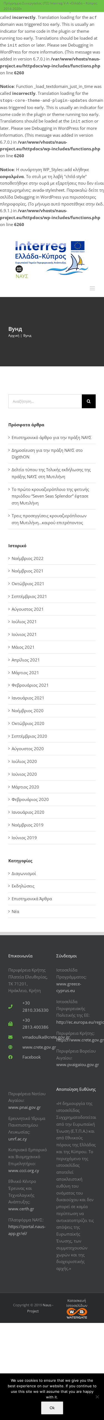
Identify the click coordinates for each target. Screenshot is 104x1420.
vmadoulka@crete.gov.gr (46, 1037)
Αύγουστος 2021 (28, 609)
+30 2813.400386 (35, 1023)
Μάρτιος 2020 (25, 787)
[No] (97, 1396)
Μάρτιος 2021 (25, 672)
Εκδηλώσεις (23, 886)
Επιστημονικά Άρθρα (32, 898)
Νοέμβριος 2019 (28, 825)
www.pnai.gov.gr (24, 1107)
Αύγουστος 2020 (28, 748)
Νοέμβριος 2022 (28, 558)
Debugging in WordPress (55, 128)
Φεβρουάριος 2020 (30, 799)
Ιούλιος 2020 (24, 761)
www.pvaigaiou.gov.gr (77, 1064)
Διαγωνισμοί (24, 873)
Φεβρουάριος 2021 (30, 685)
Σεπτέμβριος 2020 (29, 736)
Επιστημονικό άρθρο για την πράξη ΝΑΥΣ (52, 437)
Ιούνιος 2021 (24, 634)
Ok (52, 1408)
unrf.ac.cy (17, 1139)
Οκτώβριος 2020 (28, 723)
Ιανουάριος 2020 (28, 812)
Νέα (15, 911)
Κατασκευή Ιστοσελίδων (76, 1303)
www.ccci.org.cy (23, 1170)
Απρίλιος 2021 (26, 660)
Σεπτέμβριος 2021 (29, 596)
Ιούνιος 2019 (24, 837)
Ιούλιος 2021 (24, 621)
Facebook (31, 1057)
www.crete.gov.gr (39, 1047)
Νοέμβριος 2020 (28, 710)
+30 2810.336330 (35, 1006)
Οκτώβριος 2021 (28, 583)
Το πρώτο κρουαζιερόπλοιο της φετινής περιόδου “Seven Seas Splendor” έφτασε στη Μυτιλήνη (50, 496)
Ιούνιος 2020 (24, 774)
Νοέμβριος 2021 (28, 571)
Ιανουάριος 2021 (28, 698)
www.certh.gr (21, 1208)
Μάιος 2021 (23, 647)
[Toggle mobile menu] (93, 288)
